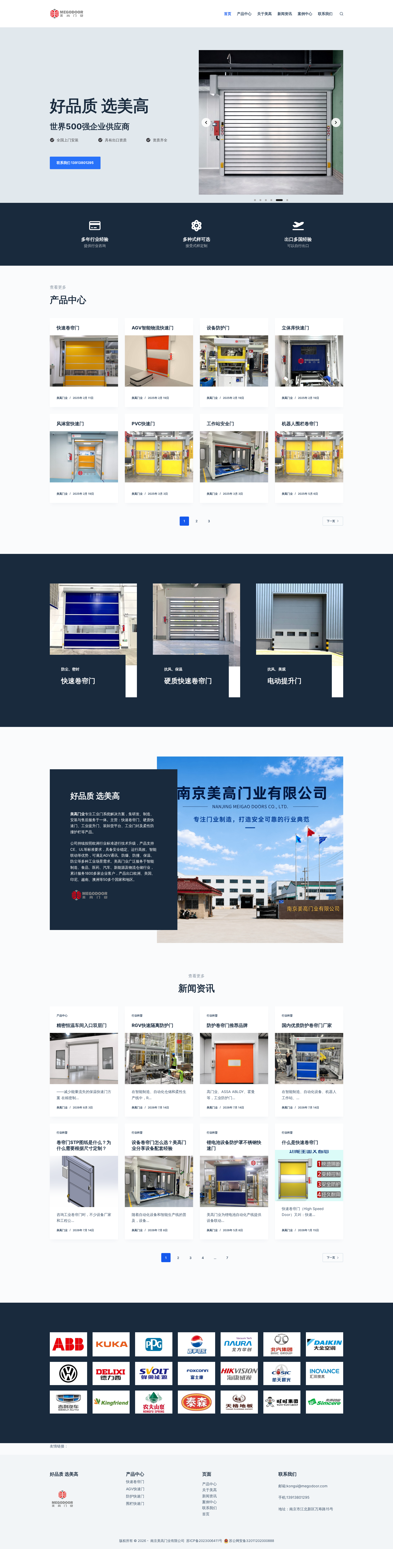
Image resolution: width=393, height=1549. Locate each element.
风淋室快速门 (70, 423)
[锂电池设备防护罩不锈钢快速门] (234, 1181)
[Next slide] (335, 122)
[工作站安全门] (234, 456)
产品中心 (244, 13)
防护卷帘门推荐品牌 (227, 1025)
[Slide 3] (266, 200)
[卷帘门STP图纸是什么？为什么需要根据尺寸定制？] (84, 1181)
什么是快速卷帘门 (300, 1142)
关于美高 (264, 13)
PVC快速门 (143, 423)
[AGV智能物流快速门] (159, 361)
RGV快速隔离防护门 (152, 1025)
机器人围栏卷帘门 (300, 423)
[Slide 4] (271, 200)
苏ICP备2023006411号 (204, 1541)
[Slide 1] (255, 200)
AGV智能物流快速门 (153, 328)
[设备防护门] (234, 361)
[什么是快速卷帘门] (309, 1175)
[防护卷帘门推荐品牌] (234, 1058)
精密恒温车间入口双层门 (82, 1025)
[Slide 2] (260, 200)
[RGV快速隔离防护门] (159, 1058)
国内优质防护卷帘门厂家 (307, 1025)
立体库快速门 (295, 328)
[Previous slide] (206, 122)
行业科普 (137, 1015)
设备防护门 (218, 328)
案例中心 (305, 13)
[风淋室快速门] (84, 456)
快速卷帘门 (68, 328)
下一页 (331, 521)
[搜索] (341, 13)
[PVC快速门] (159, 456)
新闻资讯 (284, 13)
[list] (271, 122)
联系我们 (325, 13)
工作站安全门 (220, 423)
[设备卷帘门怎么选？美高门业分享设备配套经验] (159, 1181)
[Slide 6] (284, 200)
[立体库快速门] (309, 361)
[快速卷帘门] (84, 361)
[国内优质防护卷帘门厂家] (309, 1058)
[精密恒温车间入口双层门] (84, 1058)
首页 (227, 13)
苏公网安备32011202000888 (251, 1541)
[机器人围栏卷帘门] (309, 456)
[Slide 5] (277, 200)
